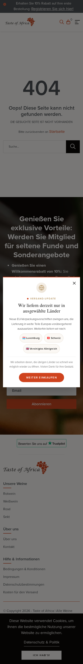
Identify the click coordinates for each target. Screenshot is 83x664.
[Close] (74, 283)
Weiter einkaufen (41, 377)
